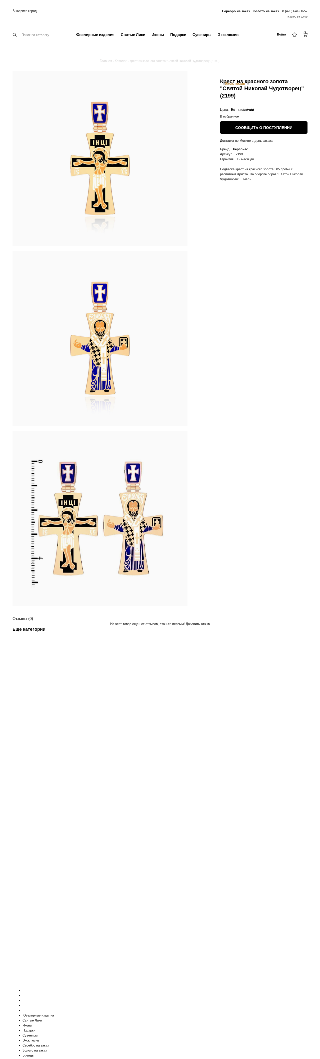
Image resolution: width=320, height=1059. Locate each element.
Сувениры (202, 34)
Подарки (178, 34)
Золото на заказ (34, 1050)
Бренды (28, 1055)
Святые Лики (133, 34)
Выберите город (24, 11)
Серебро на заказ (35, 1045)
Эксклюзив (228, 34)
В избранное (229, 116)
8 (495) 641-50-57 (295, 11)
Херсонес (240, 149)
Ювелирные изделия (95, 34)
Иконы (158, 34)
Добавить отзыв (198, 624)
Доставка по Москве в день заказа (246, 140)
